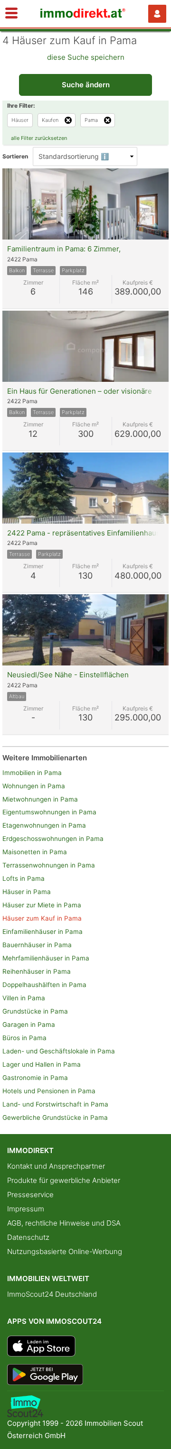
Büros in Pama (24, 1038)
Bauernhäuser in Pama (37, 945)
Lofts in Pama (23, 878)
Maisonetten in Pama (34, 852)
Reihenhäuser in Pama (36, 971)
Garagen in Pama (28, 1024)
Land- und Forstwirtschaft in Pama (55, 1104)
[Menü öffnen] (11, 13)
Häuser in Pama (26, 891)
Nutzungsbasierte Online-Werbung (64, 1251)
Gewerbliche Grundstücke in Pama (55, 1117)
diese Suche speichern (85, 57)
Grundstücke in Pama (35, 1011)
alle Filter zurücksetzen (39, 138)
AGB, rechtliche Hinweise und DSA (64, 1222)
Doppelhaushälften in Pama (44, 984)
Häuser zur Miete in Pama (41, 905)
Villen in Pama (23, 998)
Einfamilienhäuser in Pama (42, 931)
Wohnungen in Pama (33, 786)
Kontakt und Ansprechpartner (56, 1166)
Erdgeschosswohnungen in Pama (53, 838)
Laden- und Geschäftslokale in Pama (58, 1051)
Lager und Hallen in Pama (41, 1064)
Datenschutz (28, 1237)
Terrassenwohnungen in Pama (48, 865)
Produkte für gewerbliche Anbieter (63, 1180)
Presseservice (30, 1194)
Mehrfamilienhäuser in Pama (45, 958)
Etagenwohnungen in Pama (44, 825)
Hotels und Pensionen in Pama (48, 1091)
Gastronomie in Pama (35, 1077)
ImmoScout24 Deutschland (52, 1294)
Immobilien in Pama (32, 772)
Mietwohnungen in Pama (40, 799)
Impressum (25, 1208)
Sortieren (15, 156)
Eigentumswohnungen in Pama (49, 812)
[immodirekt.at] (83, 15)
